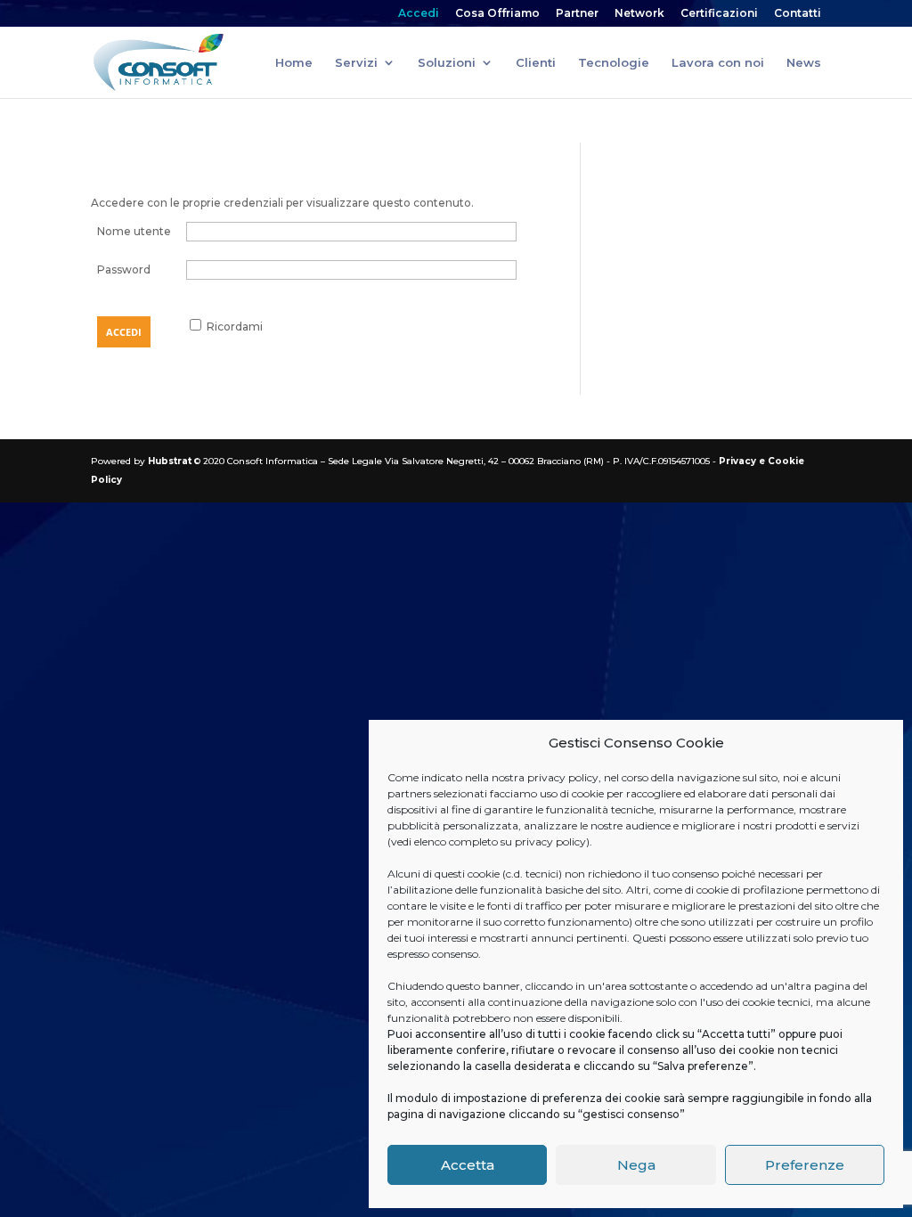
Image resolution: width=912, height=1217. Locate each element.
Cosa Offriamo (497, 14)
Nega (636, 1164)
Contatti (797, 14)
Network (639, 14)
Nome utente (134, 231)
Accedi (418, 14)
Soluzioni (447, 62)
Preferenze (804, 1164)
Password (124, 269)
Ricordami (235, 326)
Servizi (356, 62)
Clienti (536, 62)
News (803, 62)
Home (294, 62)
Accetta (467, 1164)
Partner (577, 14)
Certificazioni (719, 14)
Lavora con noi (718, 62)
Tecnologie (613, 62)
